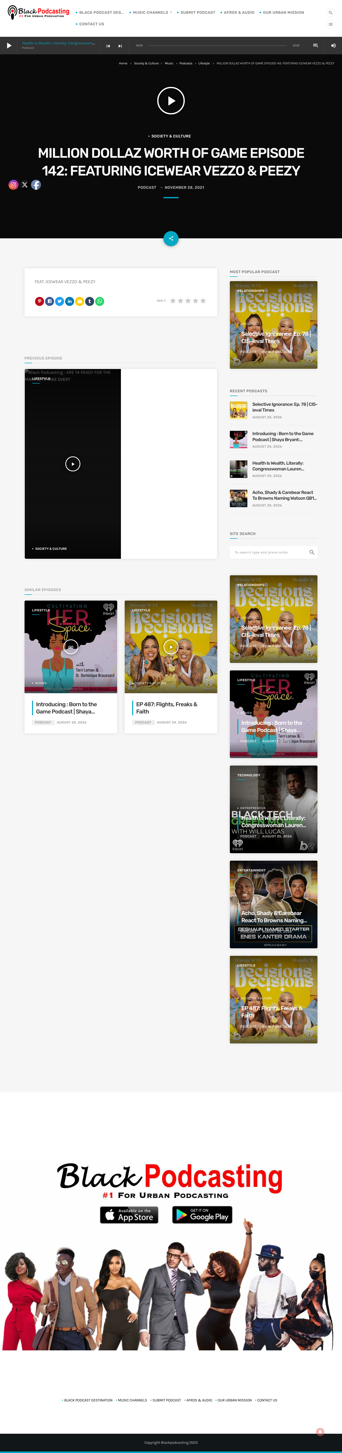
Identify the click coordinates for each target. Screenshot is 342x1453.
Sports (246, 903)
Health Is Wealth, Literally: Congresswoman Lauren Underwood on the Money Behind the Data (277, 466)
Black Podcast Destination (101, 12)
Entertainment (251, 870)
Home (123, 63)
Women (246, 713)
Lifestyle (204, 63)
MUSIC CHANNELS (150, 12)
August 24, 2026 (172, 722)
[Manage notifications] (320, 1432)
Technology (248, 775)
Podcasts (186, 63)
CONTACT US (91, 24)
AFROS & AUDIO (239, 12)
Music (169, 63)
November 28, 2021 (184, 187)
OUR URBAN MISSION (283, 12)
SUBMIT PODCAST (198, 12)
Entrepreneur (253, 808)
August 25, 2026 (71, 722)
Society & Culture (146, 63)
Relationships (250, 291)
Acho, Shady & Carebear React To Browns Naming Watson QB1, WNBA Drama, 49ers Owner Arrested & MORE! (283, 495)
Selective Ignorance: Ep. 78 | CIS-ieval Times (276, 337)
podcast (147, 187)
